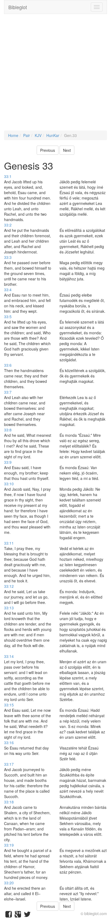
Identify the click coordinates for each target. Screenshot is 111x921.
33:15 (9, 704)
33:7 (8, 392)
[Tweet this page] (27, 915)
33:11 (9, 543)
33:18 (9, 802)
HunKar (52, 135)
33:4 (8, 289)
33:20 (9, 882)
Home (13, 135)
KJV (38, 135)
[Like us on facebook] (8, 915)
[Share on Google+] (18, 915)
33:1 (8, 176)
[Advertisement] (55, 74)
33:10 (9, 483)
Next (67, 150)
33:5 (8, 316)
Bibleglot (17, 7)
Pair (26, 135)
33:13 (9, 607)
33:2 (8, 225)
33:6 (8, 365)
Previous (47, 150)
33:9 (8, 462)
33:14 (9, 656)
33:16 (9, 742)
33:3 (8, 257)
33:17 (9, 764)
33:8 (8, 429)
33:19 (9, 845)
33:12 (9, 586)
